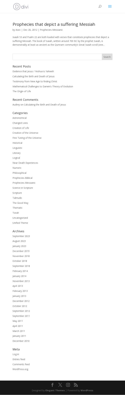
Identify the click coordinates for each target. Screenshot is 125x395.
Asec (18, 29)
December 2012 (21, 301)
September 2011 (21, 315)
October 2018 (20, 260)
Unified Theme (20, 222)
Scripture (17, 192)
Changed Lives (20, 122)
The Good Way (20, 202)
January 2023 (19, 246)
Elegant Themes (55, 390)
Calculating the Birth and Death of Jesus (34, 76)
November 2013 (21, 281)
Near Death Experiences (25, 162)
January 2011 (19, 335)
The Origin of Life (22, 91)
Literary (17, 152)
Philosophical (19, 172)
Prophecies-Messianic (51, 29)
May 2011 (18, 320)
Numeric (17, 167)
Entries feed (19, 359)
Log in (16, 354)
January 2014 (19, 276)
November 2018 (21, 256)
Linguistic (17, 147)
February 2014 (20, 271)
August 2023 (19, 241)
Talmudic (17, 197)
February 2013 (20, 290)
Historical (17, 142)
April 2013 (18, 285)
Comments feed (21, 364)
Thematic (17, 207)
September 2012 (21, 310)
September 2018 (21, 265)
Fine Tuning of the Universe (27, 137)
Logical (16, 157)
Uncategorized (20, 217)
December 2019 (21, 251)
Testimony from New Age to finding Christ (35, 81)
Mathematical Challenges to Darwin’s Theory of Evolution (43, 86)
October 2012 (20, 306)
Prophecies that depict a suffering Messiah (54, 24)
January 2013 (19, 296)
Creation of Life (21, 127)
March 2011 (19, 331)
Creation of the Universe (25, 132)
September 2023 (21, 236)
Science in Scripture (23, 187)
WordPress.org (20, 369)
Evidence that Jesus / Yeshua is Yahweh (33, 71)
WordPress (87, 390)
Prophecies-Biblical (22, 177)
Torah (16, 212)
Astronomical (20, 117)
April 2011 (18, 326)
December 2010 (21, 340)
